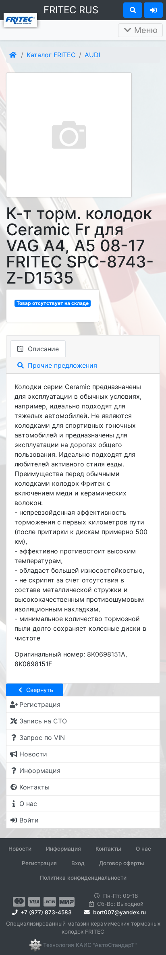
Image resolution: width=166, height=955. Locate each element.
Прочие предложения (61, 365)
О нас (143, 848)
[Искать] (132, 10)
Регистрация (39, 863)
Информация (63, 848)
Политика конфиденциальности (83, 877)
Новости (19, 848)
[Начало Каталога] (13, 55)
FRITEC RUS (71, 10)
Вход (78, 863)
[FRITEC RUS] (20, 19)
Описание (42, 349)
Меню (145, 30)
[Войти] (153, 10)
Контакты (108, 848)
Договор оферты (121, 863)
